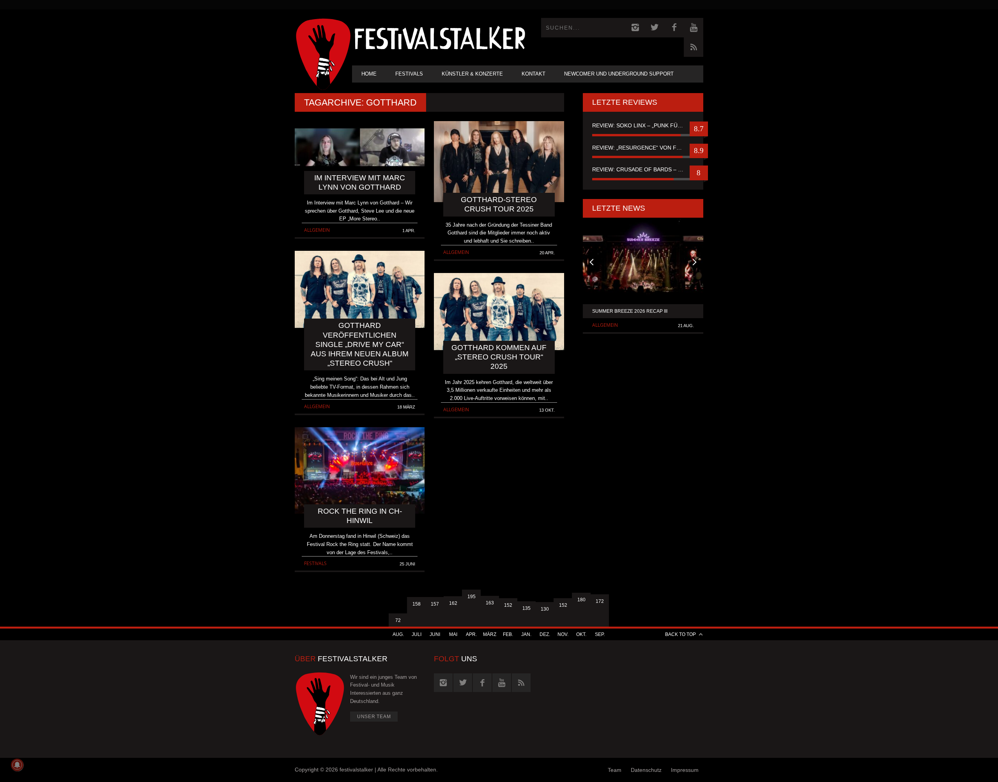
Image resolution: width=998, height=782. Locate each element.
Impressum (685, 770)
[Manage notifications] (17, 765)
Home (369, 74)
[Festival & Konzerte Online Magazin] (439, 37)
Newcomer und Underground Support (619, 74)
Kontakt (533, 74)
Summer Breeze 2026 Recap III (629, 311)
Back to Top (680, 634)
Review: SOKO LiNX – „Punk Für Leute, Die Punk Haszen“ (643, 125)
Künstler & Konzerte (472, 74)
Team (614, 770)
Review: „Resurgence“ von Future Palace (643, 147)
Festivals (409, 74)
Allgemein (317, 230)
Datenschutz (646, 770)
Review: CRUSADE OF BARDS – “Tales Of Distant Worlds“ (643, 169)
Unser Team (374, 716)
